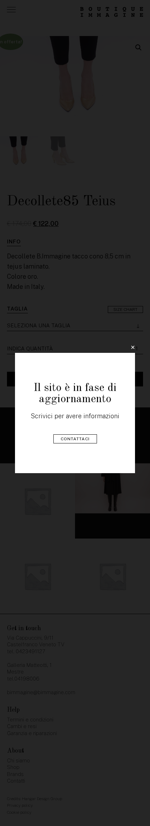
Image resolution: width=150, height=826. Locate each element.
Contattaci (75, 438)
